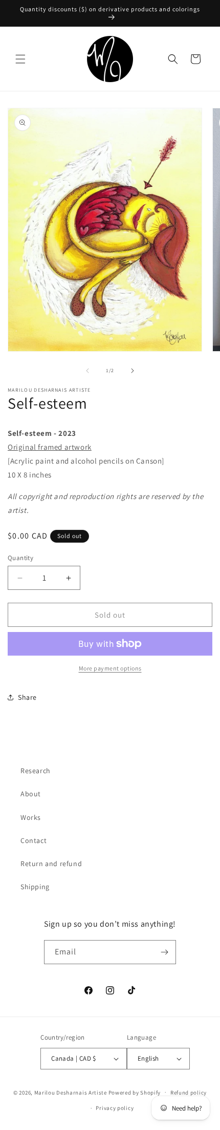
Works (30, 817)
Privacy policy (115, 1108)
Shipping (35, 886)
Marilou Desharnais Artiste (70, 1092)
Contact (33, 840)
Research (35, 770)
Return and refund (51, 863)
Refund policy (188, 1092)
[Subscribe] (164, 952)
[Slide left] (87, 370)
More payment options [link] (110, 668)
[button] (20, 59)
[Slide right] (132, 370)
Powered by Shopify (134, 1092)
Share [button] (27, 697)
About (30, 793)
